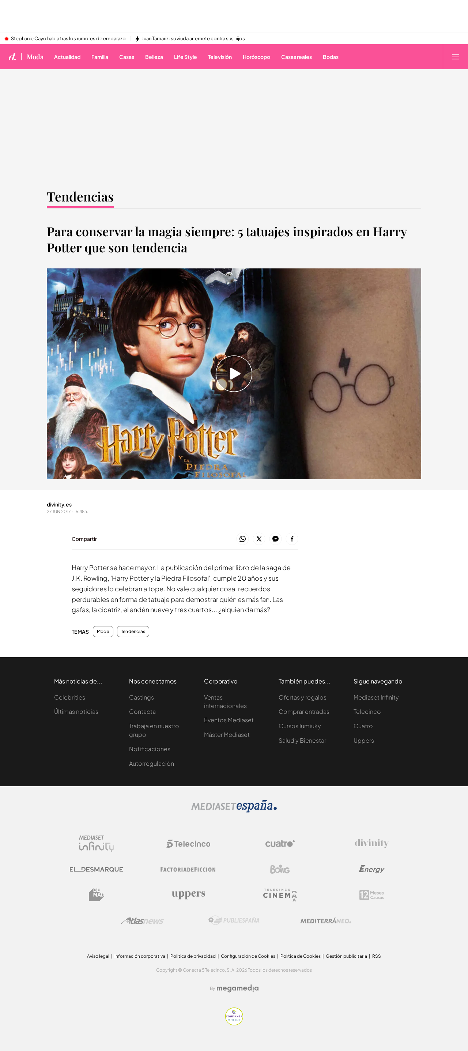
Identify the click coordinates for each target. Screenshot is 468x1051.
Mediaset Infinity (376, 697)
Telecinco (367, 711)
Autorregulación (151, 763)
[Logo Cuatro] (280, 844)
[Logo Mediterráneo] (325, 920)
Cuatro (363, 726)
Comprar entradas (304, 711)
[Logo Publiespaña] (234, 920)
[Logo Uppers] (188, 895)
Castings (141, 697)
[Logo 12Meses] (371, 895)
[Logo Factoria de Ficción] (188, 869)
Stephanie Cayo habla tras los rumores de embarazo (68, 39)
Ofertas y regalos (303, 697)
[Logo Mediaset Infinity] (96, 844)
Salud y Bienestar (302, 740)
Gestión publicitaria (346, 956)
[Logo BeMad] (96, 895)
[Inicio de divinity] (12, 56)
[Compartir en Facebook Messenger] (275, 539)
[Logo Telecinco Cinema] (280, 895)
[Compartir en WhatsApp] (242, 539)
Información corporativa (139, 956)
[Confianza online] (234, 1023)
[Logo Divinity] (372, 844)
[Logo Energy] (372, 869)
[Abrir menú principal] (455, 56)
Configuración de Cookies (248, 956)
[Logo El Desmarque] (96, 869)
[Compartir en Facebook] (292, 539)
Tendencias (80, 196)
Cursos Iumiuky (300, 726)
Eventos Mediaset (229, 720)
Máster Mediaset (227, 734)
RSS (376, 956)
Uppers (364, 740)
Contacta (142, 711)
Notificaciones (149, 749)
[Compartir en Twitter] (259, 539)
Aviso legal (98, 956)
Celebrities (69, 697)
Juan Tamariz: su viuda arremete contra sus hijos (193, 39)
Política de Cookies (300, 956)
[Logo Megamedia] (237, 988)
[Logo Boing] (280, 869)
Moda (35, 56)
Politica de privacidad (193, 956)
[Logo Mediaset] (234, 810)
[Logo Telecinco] (188, 844)
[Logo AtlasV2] (142, 920)
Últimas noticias (76, 711)
